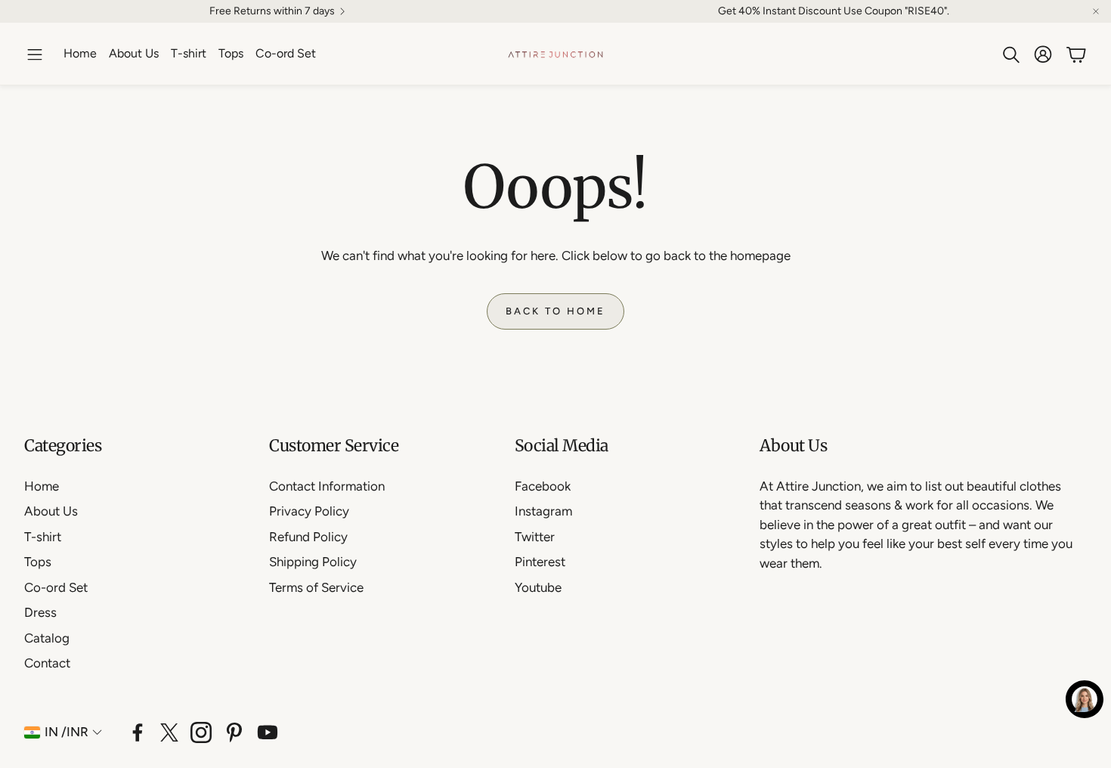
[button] (34, 54)
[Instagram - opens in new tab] (201, 732)
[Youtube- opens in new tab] (267, 732)
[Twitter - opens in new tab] (169, 732)
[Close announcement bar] (1096, 11)
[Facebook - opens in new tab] (137, 732)
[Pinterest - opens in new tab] (234, 732)
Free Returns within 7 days (272, 11)
